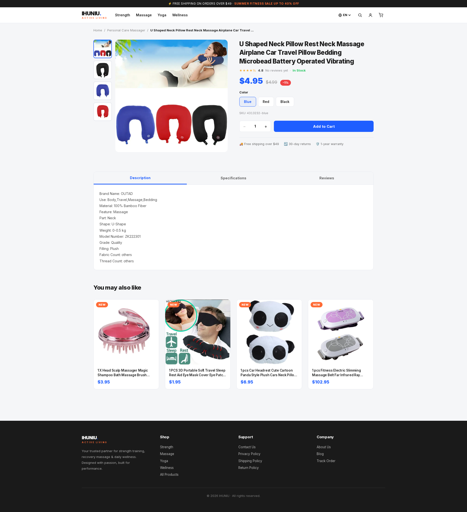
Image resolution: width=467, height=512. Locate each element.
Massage (144, 15)
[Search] (360, 15)
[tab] (102, 49)
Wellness (180, 15)
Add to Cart (324, 126)
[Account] (370, 15)
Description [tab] (140, 178)
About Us (324, 447)
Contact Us (247, 447)
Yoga (162, 15)
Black (284, 102)
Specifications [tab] (233, 178)
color (243, 92)
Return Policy (248, 468)
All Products (169, 474)
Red (266, 102)
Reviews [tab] (326, 178)
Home (97, 30)
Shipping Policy (250, 461)
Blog (320, 454)
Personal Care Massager (126, 30)
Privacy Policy (249, 454)
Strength (122, 15)
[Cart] (381, 15)
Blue (247, 102)
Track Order (326, 461)
